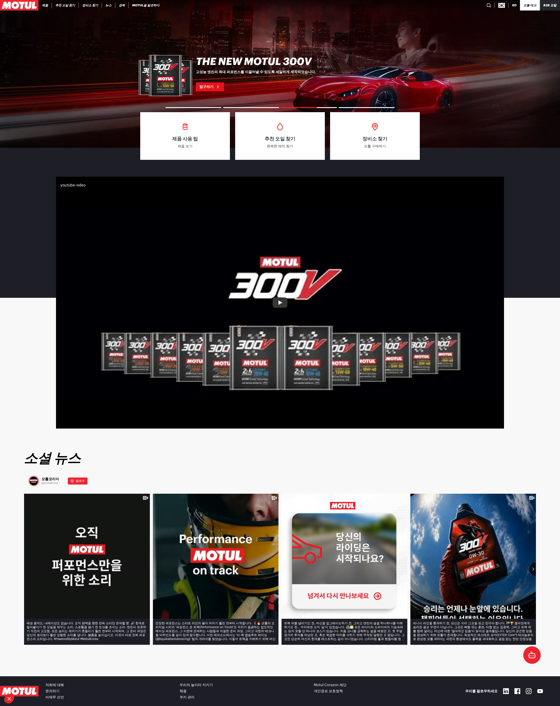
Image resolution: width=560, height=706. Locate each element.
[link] (108, 5)
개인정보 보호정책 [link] (328, 691)
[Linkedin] (506, 691)
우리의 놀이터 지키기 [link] (196, 685)
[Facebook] (517, 691)
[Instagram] (529, 691)
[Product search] (489, 5)
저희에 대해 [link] (55, 685)
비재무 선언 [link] (55, 697)
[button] (9, 698)
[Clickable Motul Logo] (19, 5)
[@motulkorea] (33, 481)
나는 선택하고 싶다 (27, 684)
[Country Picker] (502, 5)
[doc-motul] (532, 655)
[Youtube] (540, 691)
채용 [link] (183, 691)
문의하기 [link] (53, 691)
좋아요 (73, 684)
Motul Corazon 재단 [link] (330, 685)
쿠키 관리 (187, 697)
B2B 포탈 (549, 5)
